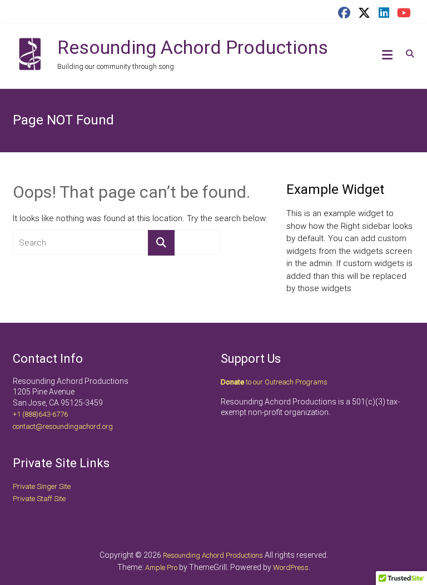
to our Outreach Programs (274, 382)
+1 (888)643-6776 (40, 414)
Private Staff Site (39, 498)
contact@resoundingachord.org (63, 426)
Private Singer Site (42, 486)
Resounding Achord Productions (192, 47)
